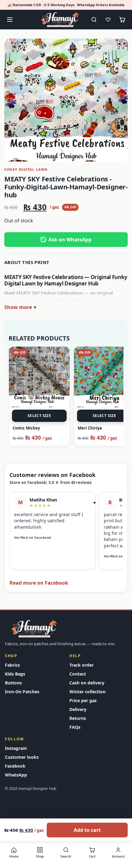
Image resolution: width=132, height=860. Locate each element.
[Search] (94, 19)
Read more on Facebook (39, 582)
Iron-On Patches (22, 691)
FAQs (74, 727)
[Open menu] (10, 19)
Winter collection (87, 691)
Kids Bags (15, 674)
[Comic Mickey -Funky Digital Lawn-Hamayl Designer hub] (39, 377)
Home (13, 856)
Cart (92, 856)
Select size (39, 415)
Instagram (16, 748)
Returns (77, 718)
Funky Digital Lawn (26, 169)
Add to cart (87, 830)
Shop (40, 856)
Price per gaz (83, 700)
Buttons (13, 683)
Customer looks (22, 757)
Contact (77, 674)
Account (118, 856)
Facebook (15, 766)
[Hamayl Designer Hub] (60, 19)
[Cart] (122, 19)
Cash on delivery (86, 683)
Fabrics (12, 665)
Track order (81, 665)
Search (65, 856)
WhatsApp (16, 775)
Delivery (78, 709)
